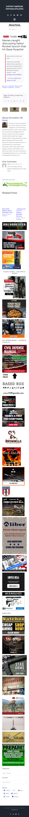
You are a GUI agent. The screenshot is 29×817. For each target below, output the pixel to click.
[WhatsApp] (17, 101)
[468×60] (14, 35)
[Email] (20, 101)
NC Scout (6, 86)
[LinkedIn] (14, 101)
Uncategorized (10, 87)
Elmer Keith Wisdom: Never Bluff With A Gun (7, 210)
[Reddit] (11, 101)
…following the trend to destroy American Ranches (21, 212)
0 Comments (6, 215)
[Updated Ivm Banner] (14, 183)
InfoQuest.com (14, 809)
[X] (8, 101)
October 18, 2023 (11, 80)
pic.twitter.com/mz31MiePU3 (14, 74)
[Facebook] (5, 101)
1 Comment (17, 87)
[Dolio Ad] (14, 108)
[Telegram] (23, 101)
